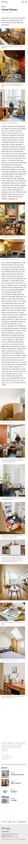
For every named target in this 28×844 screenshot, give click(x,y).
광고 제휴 (9, 822)
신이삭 (23, 743)
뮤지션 (3, 743)
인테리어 (4, 746)
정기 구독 (15, 822)
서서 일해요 (14, 800)
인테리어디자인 (11, 746)
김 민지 (10, 12)
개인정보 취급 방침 (22, 822)
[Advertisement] (14, 726)
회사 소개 (4, 822)
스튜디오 (17, 743)
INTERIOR (3, 6)
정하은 (18, 746)
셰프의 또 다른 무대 (16, 783)
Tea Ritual (14, 792)
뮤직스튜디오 (10, 743)
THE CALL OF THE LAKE (17, 775)
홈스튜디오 (4, 750)
